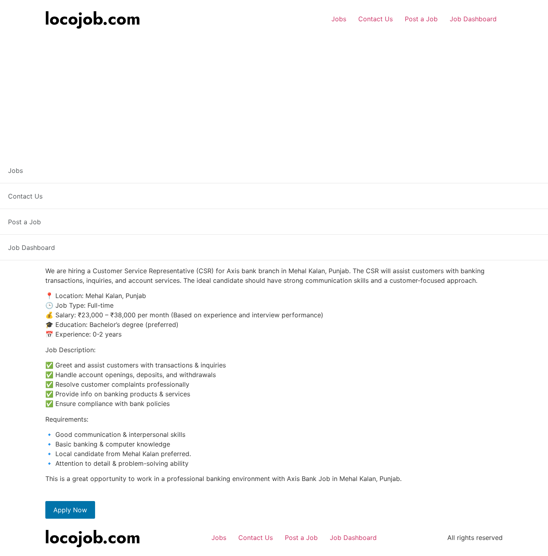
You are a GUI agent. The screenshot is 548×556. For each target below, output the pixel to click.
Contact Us (375, 19)
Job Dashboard (473, 19)
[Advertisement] (274, 91)
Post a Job (421, 19)
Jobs (338, 19)
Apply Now (70, 510)
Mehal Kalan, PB (80, 193)
